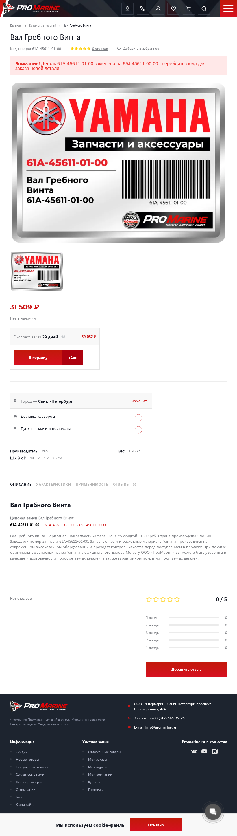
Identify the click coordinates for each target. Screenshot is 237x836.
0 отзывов (100, 48)
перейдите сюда (179, 63)
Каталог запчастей (42, 25)
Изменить (140, 400)
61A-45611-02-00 (59, 524)
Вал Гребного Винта (77, 25)
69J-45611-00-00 (93, 524)
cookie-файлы (109, 825)
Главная (16, 25)
